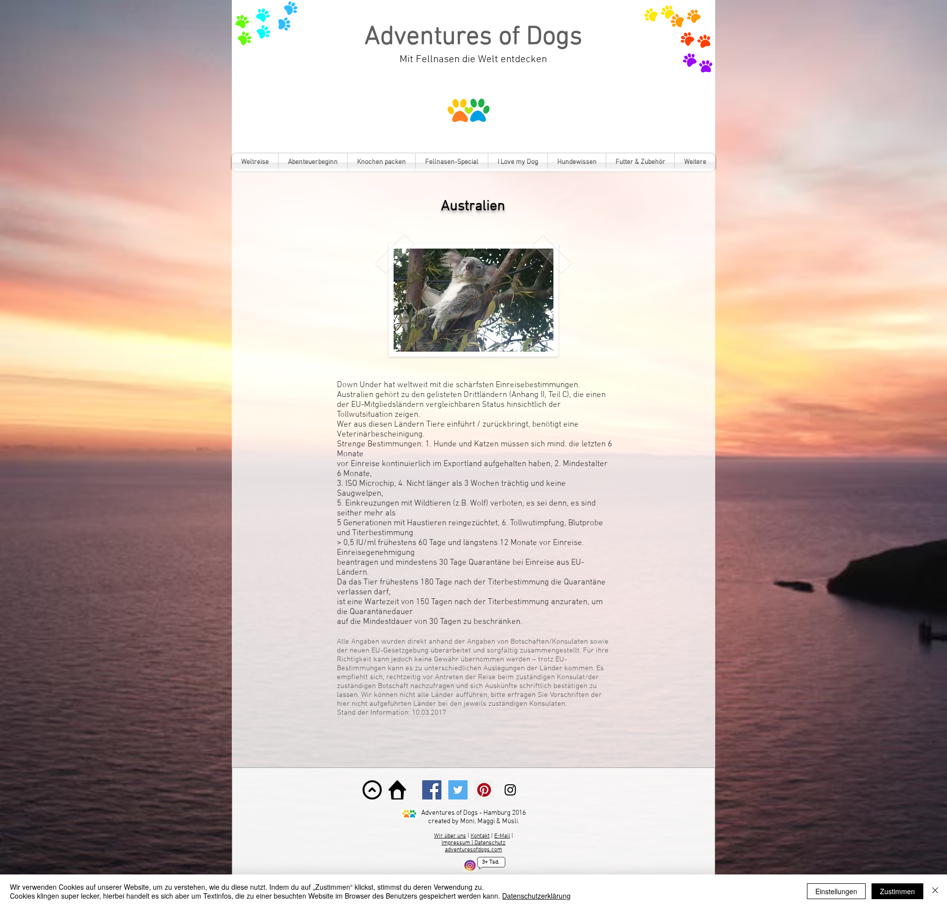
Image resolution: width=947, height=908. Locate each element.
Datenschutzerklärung (536, 896)
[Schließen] (935, 891)
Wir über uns (450, 836)
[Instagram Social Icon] (510, 789)
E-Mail (502, 836)
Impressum (456, 842)
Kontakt (480, 836)
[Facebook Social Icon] (431, 789)
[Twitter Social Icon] (458, 789)
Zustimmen (897, 891)
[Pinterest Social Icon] (484, 789)
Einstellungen (836, 891)
